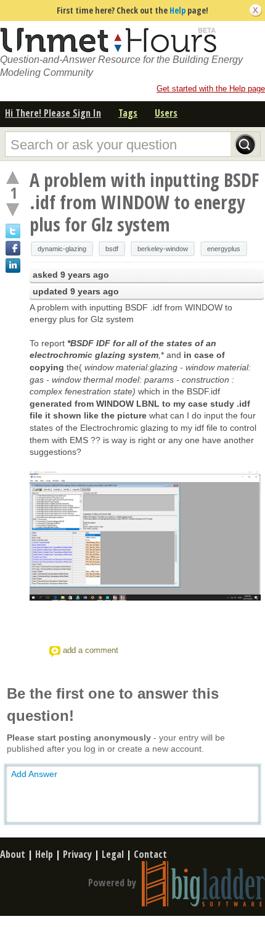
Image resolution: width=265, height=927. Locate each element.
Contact (150, 854)
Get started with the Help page (211, 88)
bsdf (111, 248)
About (12, 854)
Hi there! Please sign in (53, 113)
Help (177, 10)
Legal (113, 854)
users (166, 113)
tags (127, 113)
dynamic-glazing (62, 248)
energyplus (223, 248)
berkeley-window (162, 248)
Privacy (77, 854)
